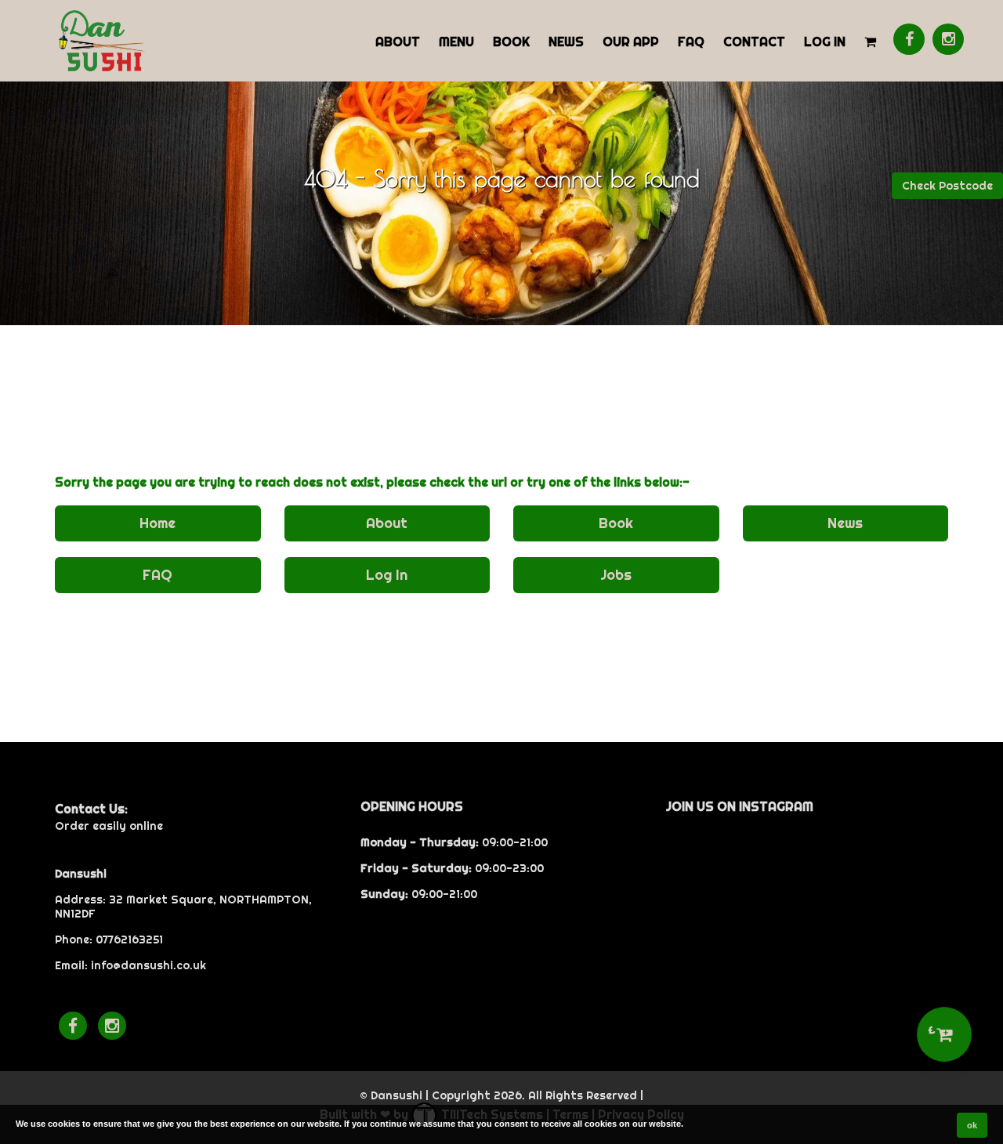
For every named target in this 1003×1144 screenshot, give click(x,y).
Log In (824, 41)
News (566, 41)
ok (972, 1125)
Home (157, 523)
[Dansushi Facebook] (909, 39)
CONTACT (754, 41)
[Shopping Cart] (870, 40)
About (397, 41)
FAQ (691, 41)
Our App (631, 41)
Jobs (616, 575)
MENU (456, 41)
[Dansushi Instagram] (948, 39)
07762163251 (129, 939)
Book (511, 41)
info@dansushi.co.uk (148, 965)
